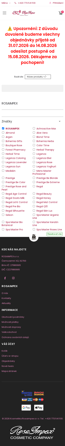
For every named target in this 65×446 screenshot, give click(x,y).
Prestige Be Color (15, 182)
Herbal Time (13, 154)
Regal (39, 186)
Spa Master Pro (14, 229)
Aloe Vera (42, 132)
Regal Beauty (44, 194)
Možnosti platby (10, 322)
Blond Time (43, 137)
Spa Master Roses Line (49, 229)
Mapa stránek (9, 371)
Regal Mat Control (46, 202)
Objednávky (8, 361)
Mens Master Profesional (41, 172)
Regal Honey (43, 198)
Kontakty (6, 298)
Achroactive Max (46, 128)
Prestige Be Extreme (48, 182)
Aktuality (6, 303)
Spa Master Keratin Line (45, 223)
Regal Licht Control (17, 202)
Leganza (41, 154)
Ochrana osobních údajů (15, 337)
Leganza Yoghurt (46, 166)
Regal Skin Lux (44, 210)
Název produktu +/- (37, 76)
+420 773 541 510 (26, 3)
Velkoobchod (9, 332)
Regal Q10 (42, 206)
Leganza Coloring (16, 158)
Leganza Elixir (44, 158)
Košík (5, 350)
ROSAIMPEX (10, 103)
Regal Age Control (16, 194)
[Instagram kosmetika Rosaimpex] (13, 278)
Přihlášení (58, 3)
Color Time (42, 145)
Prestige (10, 178)
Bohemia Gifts (14, 141)
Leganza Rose (44, 162)
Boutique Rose (14, 145)
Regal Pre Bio (13, 206)
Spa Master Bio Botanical (12, 223)
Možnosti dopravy (11, 327)
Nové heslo (8, 366)
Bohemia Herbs (45, 141)
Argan (9, 137)
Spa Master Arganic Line (45, 216)
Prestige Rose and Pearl (14, 188)
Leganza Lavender (16, 162)
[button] (60, 13)
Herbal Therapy (45, 149)
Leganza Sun (13, 166)
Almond (10, 132)
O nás (5, 293)
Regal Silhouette (15, 210)
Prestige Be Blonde (47, 178)
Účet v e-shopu (10, 355)
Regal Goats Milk (15, 198)
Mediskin (11, 171)
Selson (9, 215)
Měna (5, 3)
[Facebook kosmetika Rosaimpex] (5, 278)
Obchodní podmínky (13, 317)
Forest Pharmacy (16, 149)
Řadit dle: (19, 76)
